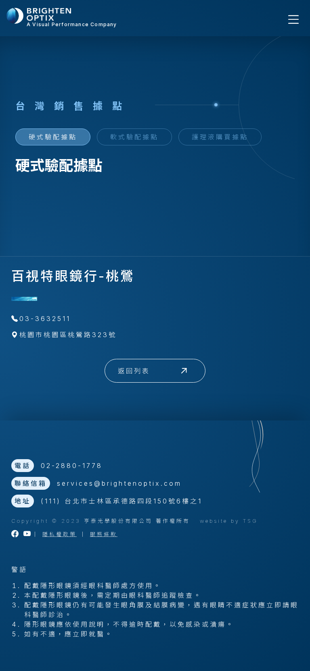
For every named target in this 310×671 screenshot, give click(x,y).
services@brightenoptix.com (119, 483)
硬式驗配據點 (53, 137)
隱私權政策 (59, 534)
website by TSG (229, 521)
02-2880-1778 (72, 466)
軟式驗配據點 (134, 137)
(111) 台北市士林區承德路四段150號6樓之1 (121, 501)
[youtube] (27, 534)
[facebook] (15, 534)
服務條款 (103, 534)
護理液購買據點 (220, 137)
